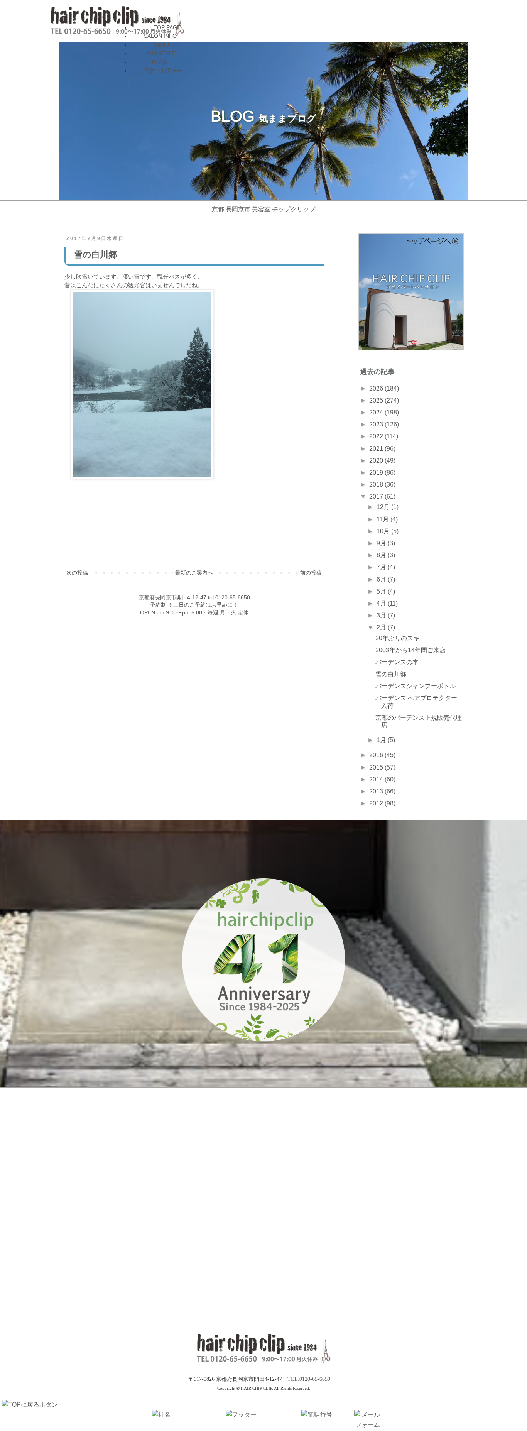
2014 (377, 779)
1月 (382, 740)
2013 (377, 791)
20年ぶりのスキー (400, 638)
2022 (377, 436)
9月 (382, 543)
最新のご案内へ (194, 573)
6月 (382, 579)
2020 (377, 460)
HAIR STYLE (160, 53)
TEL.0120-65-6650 (308, 1379)
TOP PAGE (167, 27)
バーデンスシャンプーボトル (415, 686)
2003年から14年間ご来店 (410, 650)
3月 (382, 615)
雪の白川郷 (390, 674)
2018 (377, 484)
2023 (377, 424)
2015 (377, 767)
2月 (382, 627)
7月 (382, 567)
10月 (384, 531)
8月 (382, 555)
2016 (377, 755)
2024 (377, 412)
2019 (377, 472)
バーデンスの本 (397, 662)
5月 (382, 591)
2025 (377, 400)
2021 (377, 448)
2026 (377, 388)
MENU (161, 45)
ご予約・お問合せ (160, 71)
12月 (384, 507)
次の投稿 (77, 573)
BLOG (159, 62)
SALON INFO (160, 36)
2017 (377, 496)
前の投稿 (311, 573)
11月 (383, 519)
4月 (382, 603)
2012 (377, 803)
